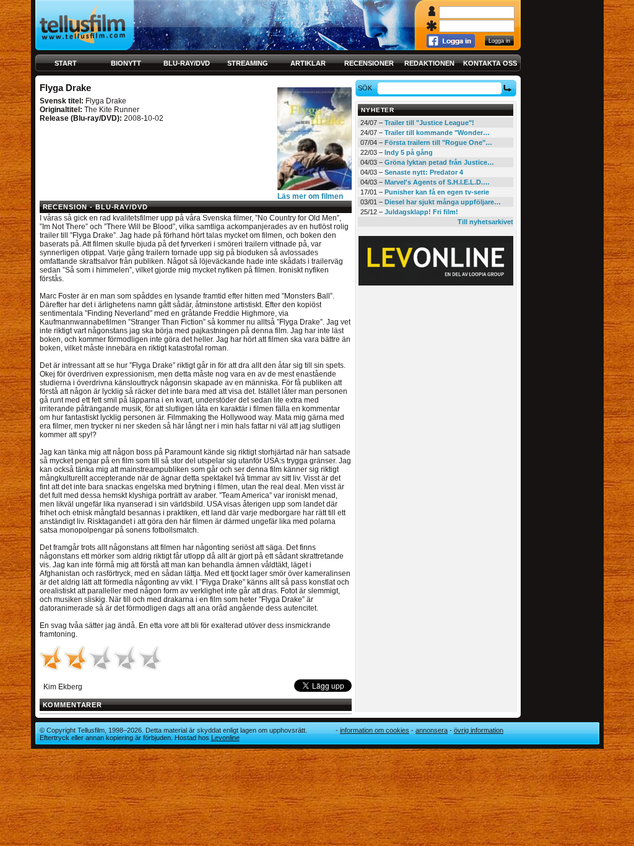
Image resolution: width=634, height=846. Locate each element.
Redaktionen (429, 63)
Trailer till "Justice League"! (429, 122)
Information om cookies (374, 730)
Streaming (247, 63)
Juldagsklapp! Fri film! (421, 212)
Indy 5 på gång (408, 152)
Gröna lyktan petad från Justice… (439, 162)
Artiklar (308, 63)
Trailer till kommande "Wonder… (437, 132)
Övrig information (478, 730)
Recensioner (369, 63)
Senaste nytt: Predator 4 (423, 172)
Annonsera (431, 730)
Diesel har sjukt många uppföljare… (442, 202)
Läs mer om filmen (310, 196)
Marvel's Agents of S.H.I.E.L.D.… (437, 182)
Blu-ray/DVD (186, 63)
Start (65, 63)
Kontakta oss (490, 63)
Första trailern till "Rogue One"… (438, 142)
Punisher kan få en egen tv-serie (436, 192)
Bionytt (126, 63)
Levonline (225, 737)
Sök (365, 88)
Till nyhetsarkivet (485, 221)
